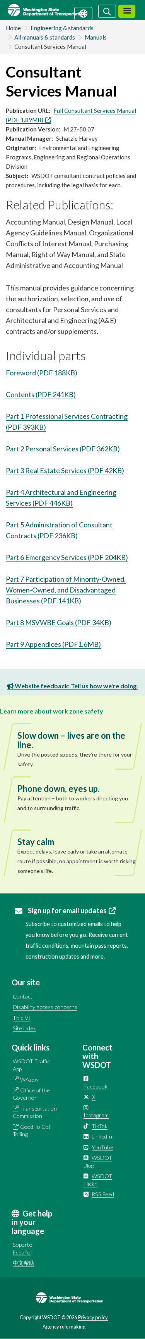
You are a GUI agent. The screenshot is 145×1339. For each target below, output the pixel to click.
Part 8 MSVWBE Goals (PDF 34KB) (58, 622)
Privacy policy (93, 1317)
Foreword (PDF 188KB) (41, 372)
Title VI (21, 1017)
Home (13, 27)
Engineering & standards (62, 27)
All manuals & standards (44, 37)
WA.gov (29, 1079)
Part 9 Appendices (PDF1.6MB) (53, 644)
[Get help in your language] (83, 12)
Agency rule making (64, 1326)
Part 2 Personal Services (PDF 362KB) (63, 448)
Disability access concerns (45, 1007)
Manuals (96, 37)
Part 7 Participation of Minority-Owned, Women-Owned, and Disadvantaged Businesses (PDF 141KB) (66, 590)
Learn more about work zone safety (51, 711)
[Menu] (126, 11)
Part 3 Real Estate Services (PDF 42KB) (65, 470)
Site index (24, 1028)
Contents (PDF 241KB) (41, 394)
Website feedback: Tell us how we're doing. (76, 685)
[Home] (55, 10)
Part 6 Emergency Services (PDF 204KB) (67, 557)
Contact (22, 996)
